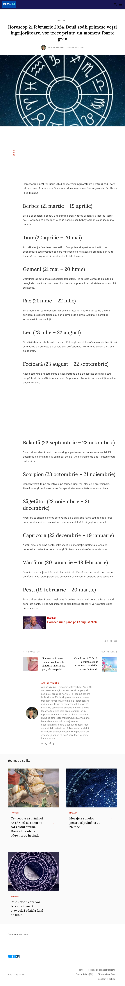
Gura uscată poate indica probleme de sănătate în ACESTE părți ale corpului (53, 664)
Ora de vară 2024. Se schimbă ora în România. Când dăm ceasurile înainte (86, 664)
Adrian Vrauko (56, 47)
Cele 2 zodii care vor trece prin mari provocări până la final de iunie (27, 908)
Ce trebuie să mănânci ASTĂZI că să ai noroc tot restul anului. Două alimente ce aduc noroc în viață (27, 826)
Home (81, 970)
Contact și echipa (106, 979)
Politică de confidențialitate (101, 970)
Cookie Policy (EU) (84, 974)
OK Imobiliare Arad (106, 974)
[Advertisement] (70, 156)
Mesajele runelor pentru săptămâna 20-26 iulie (85, 822)
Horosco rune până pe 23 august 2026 (72, 622)
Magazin (61, 21)
